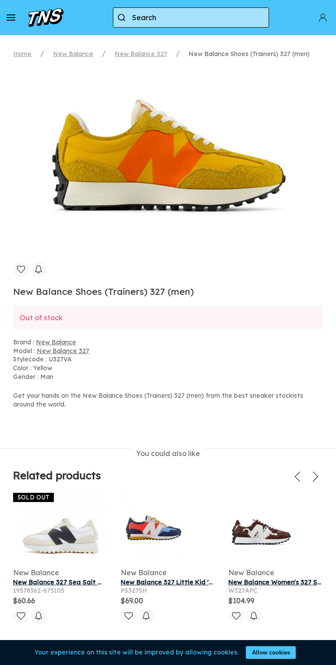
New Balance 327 (141, 54)
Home (22, 54)
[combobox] (191, 17)
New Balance (73, 54)
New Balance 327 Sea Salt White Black (74, 582)
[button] (11, 17)
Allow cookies (271, 652)
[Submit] (122, 17)
